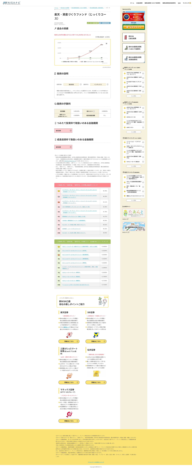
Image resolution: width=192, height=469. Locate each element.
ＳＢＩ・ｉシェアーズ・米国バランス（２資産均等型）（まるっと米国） (80, 246)
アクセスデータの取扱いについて (96, 462)
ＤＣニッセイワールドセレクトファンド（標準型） (74, 262)
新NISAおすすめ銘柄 (65, 7)
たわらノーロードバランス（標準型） (71, 272)
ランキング (186, 3)
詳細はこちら (69, 341)
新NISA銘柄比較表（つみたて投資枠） (79, 7)
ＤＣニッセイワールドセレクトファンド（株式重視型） (75, 254)
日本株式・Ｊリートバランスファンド (71, 228)
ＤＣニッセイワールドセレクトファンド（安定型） (74, 250)
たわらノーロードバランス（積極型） (71, 280)
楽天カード (67, 327)
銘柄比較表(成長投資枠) (169, 3)
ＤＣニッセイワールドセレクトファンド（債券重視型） (75, 258)
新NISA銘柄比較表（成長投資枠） (97, 7)
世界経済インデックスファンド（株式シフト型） (74, 216)
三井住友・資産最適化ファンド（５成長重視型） (74, 220)
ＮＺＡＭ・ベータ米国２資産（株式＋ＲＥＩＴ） (74, 224)
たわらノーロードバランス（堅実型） (71, 276)
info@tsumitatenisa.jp (70, 161)
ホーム (132, 3)
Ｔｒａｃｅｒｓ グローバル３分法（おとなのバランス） (75, 284)
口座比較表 (139, 3)
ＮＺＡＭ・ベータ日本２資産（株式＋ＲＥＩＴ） (74, 232)
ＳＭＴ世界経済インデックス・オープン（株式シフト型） (76, 206)
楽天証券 (58, 130)
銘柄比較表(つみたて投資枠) (152, 3)
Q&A (179, 3)
